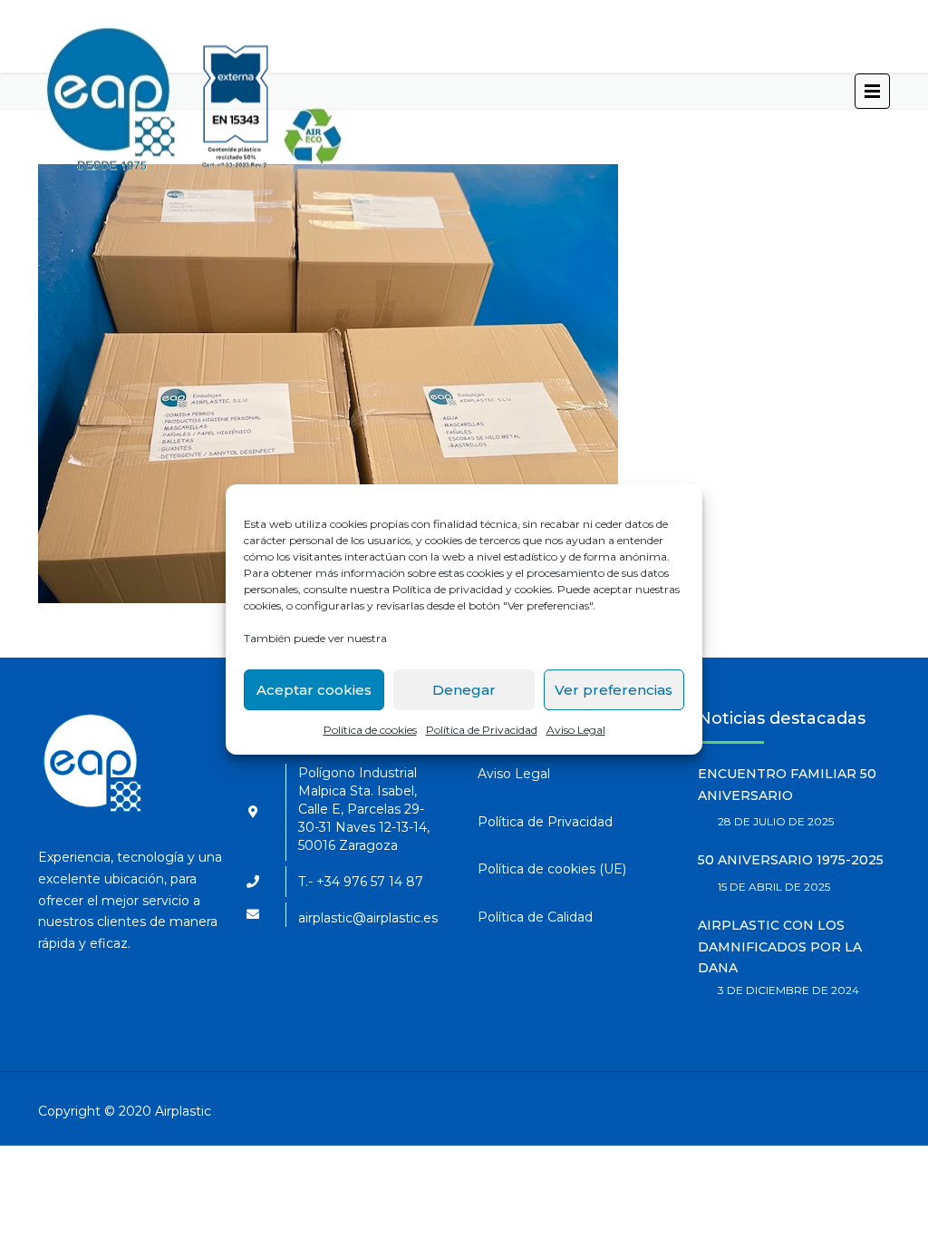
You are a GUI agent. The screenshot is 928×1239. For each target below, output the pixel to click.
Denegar (464, 689)
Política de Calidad (535, 917)
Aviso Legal (575, 730)
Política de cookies (370, 730)
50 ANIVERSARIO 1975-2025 (791, 860)
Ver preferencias (613, 689)
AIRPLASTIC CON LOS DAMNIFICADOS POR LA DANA (780, 947)
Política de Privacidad (481, 730)
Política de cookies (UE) (552, 869)
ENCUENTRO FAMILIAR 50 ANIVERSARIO (787, 785)
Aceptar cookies (314, 689)
